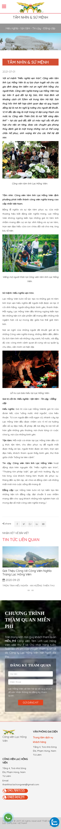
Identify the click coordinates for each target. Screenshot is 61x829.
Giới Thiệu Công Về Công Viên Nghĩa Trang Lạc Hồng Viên (26, 572)
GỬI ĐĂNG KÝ (30, 702)
